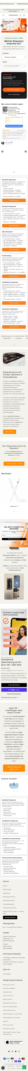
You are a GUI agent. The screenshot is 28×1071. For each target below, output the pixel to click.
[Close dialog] (26, 524)
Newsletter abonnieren (14, 538)
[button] (3, 1068)
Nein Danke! (14, 542)
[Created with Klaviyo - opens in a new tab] (14, 548)
